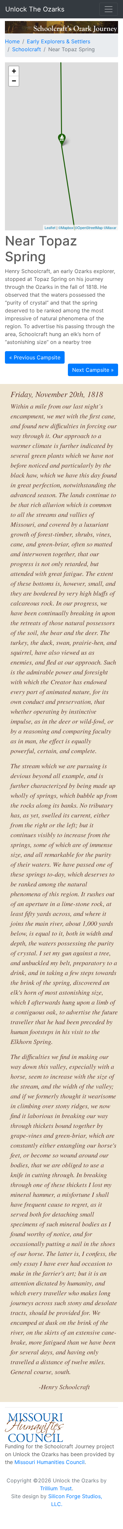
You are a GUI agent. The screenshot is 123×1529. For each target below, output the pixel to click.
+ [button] (14, 71)
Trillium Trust (56, 1488)
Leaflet (50, 227)
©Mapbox (66, 227)
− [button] (14, 81)
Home (12, 41)
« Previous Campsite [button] (34, 357)
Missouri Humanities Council (49, 1462)
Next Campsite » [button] (93, 370)
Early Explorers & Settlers (58, 41)
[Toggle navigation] (108, 9)
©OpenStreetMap (89, 227)
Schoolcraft (26, 49)
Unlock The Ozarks (34, 9)
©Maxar (110, 227)
